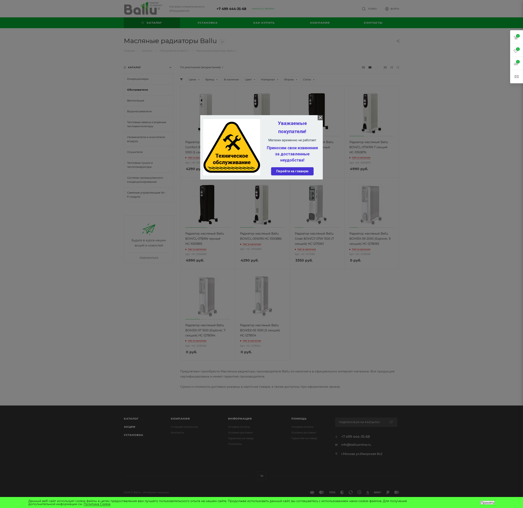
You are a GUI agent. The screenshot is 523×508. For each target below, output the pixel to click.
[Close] (320, 117)
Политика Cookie (97, 504)
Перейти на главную (292, 171)
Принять (487, 503)
